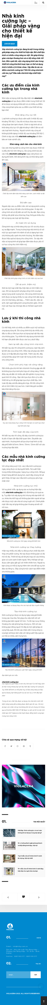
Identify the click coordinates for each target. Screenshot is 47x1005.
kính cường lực (12, 118)
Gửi (35, 975)
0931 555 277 (31, 956)
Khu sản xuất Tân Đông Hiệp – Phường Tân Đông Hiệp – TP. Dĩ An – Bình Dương (23, 951)
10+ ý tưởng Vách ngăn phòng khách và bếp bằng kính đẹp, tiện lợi (30, 844)
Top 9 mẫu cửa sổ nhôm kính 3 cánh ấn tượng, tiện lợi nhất (30, 857)
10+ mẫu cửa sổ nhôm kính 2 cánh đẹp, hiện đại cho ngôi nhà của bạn (31, 870)
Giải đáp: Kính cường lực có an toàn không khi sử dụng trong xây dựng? (30, 831)
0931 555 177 (19, 956)
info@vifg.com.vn (20, 946)
